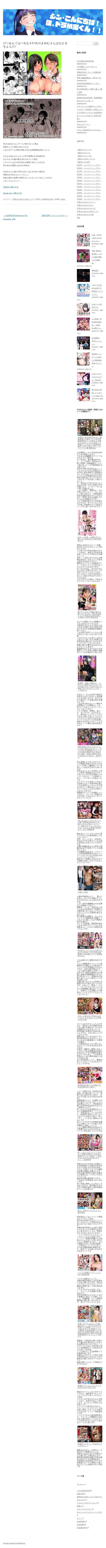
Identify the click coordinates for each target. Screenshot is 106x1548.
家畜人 (79, 1506)
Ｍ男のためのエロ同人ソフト (23, 199)
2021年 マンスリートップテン (89, 184)
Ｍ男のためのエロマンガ (86, 208)
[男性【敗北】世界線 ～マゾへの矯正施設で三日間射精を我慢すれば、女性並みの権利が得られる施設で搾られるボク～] (83, 255)
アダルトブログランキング (87, 1503)
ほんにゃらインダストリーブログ (89, 1512)
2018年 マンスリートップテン (89, 174)
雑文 (78, 218)
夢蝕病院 (95, 270)
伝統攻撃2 (81, 1525)
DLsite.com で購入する (12, 193)
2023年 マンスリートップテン (89, 190)
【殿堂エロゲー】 (83, 153)
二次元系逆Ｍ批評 (83, 1491)
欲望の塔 (80, 1494)
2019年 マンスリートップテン (89, 177)
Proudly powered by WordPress (14, 1543)
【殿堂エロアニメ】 (84, 150)
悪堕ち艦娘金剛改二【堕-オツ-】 (89, 78)
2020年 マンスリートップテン (89, 181)
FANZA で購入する (10, 187)
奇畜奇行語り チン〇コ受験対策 (89, 72)
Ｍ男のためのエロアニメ (86, 202)
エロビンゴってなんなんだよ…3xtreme (97, 377)
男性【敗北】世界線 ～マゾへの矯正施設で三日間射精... (97, 257)
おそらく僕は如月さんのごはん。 (89, 130)
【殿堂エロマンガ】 (84, 156)
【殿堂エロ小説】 (83, 162)
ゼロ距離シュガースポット (87, 67)
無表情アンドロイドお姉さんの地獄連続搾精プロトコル (97, 360)
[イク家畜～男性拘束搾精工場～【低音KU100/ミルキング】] (83, 323)
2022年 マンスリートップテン (89, 187)
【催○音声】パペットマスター (54, 215)
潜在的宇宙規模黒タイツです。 (88, 83)
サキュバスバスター (84, 1509)
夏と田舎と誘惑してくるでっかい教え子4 (97, 393)
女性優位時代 (82, 1528)
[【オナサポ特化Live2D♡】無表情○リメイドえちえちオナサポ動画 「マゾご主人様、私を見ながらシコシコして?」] (83, 290)
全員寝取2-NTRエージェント (97, 341)
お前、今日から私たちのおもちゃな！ (97, 238)
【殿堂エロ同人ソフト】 (86, 159)
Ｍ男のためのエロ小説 (85, 215)
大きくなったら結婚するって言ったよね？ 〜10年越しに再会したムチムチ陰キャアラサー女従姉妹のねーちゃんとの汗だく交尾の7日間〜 (90, 112)
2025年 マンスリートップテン (89, 196)
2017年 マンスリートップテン (89, 171)
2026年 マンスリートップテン (89, 199)
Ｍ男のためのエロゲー (85, 205)
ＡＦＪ (79, 1518)
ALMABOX (81, 1522)
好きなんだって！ (83, 124)
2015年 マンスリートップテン (89, 165)
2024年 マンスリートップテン (89, 193)
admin (63, 199)
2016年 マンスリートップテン (89, 168)
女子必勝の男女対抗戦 (85, 61)
